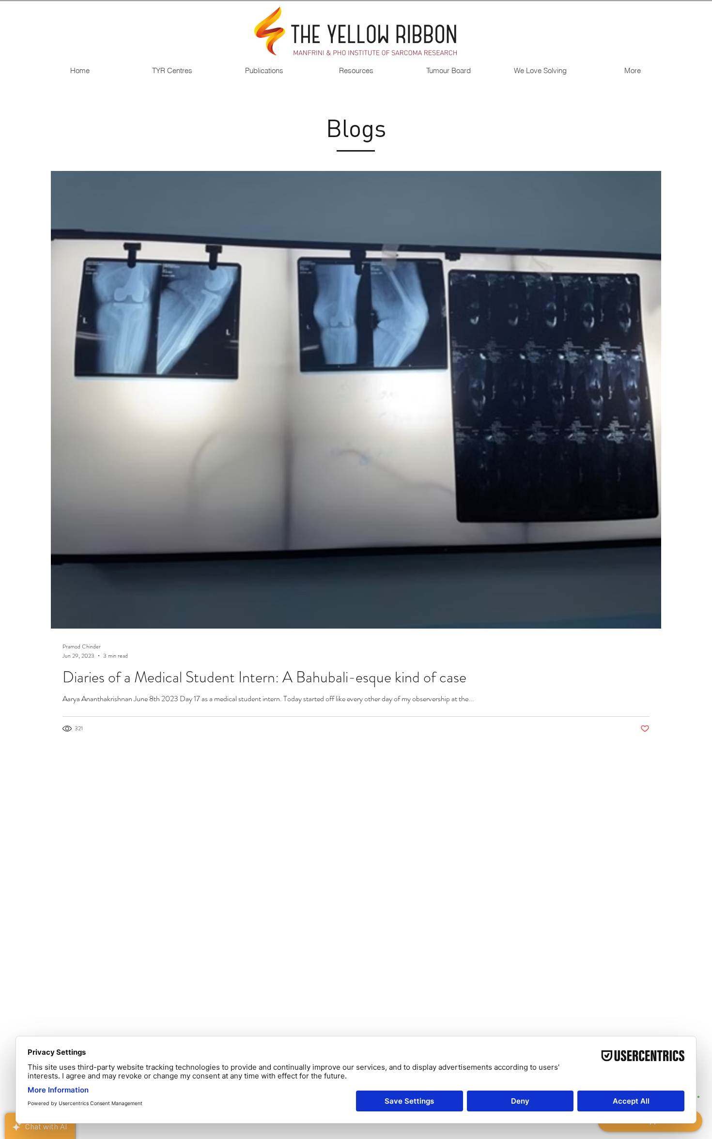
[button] (172, 70)
